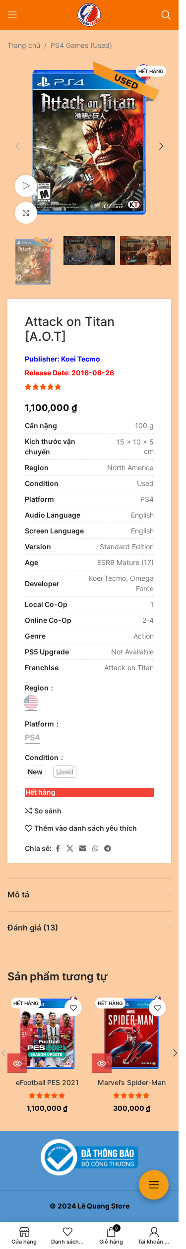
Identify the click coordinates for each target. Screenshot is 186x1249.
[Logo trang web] (89, 14)
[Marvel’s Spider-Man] (131, 1023)
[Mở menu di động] (12, 15)
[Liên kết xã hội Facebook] (57, 839)
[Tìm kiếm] (166, 15)
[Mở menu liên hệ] (154, 1185)
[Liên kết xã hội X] (69, 839)
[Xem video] (26, 178)
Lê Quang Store (103, 1206)
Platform (40, 714)
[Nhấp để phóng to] (26, 206)
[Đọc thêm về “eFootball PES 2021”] (17, 1053)
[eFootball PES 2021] (47, 1023)
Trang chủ (23, 45)
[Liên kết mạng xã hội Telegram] (107, 839)
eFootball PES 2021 (47, 1072)
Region (37, 678)
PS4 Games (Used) (81, 45)
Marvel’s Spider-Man (132, 1072)
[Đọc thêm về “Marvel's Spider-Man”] (102, 1053)
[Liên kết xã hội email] (82, 839)
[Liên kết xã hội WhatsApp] (95, 839)
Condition (42, 747)
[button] (17, 142)
